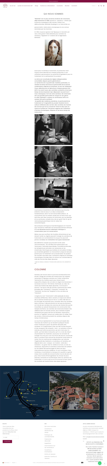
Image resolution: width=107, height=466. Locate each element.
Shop (36, 5)
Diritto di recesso (50, 454)
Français (93, 5)
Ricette (67, 5)
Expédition (48, 443)
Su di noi (12, 5)
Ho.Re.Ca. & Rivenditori (47, 5)
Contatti (74, 5)
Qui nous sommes (50, 426)
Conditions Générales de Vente (49, 430)
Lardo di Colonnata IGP (25, 5)
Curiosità (60, 5)
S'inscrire (7, 441)
